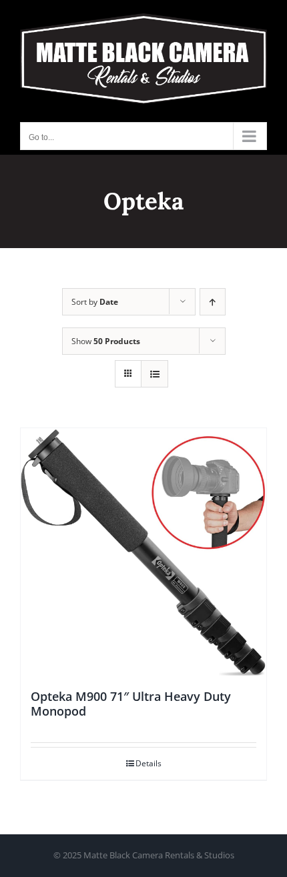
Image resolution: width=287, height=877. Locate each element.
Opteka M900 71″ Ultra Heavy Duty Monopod (131, 703)
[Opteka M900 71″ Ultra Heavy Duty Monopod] (143, 552)
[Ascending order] (213, 301)
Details (148, 763)
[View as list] (154, 374)
